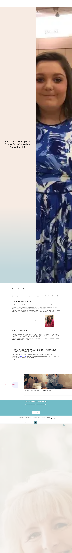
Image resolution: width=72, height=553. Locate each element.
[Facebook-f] (51, 418)
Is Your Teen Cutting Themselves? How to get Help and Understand (38, 390)
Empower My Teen (22, 356)
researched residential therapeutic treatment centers (25, 295)
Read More (27, 393)
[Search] (35, 422)
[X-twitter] (54, 418)
